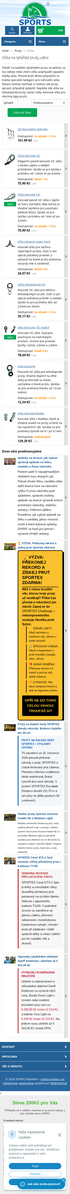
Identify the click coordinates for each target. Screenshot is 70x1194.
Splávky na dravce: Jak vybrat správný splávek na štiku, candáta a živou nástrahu (37, 462)
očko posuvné (26, 366)
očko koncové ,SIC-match (33, 327)
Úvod (5, 51)
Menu (42, 41)
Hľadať (12, 32)
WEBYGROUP (58, 1083)
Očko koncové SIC (29, 156)
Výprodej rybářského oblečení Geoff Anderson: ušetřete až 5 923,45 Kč (38, 961)
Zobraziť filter (22, 112)
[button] (63, 1180)
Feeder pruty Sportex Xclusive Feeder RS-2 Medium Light (38, 816)
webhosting (26, 1083)
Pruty (18, 51)
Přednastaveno (43, 103)
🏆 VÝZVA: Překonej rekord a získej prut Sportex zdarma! (37, 545)
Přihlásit (28, 32)
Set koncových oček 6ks (33, 129)
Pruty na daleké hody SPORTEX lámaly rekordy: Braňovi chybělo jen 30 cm (39, 728)
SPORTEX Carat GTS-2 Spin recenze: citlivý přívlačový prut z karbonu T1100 (39, 862)
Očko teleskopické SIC (32, 284)
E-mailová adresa (13, 1120)
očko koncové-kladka (31, 413)
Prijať (35, 1166)
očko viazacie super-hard (34, 241)
